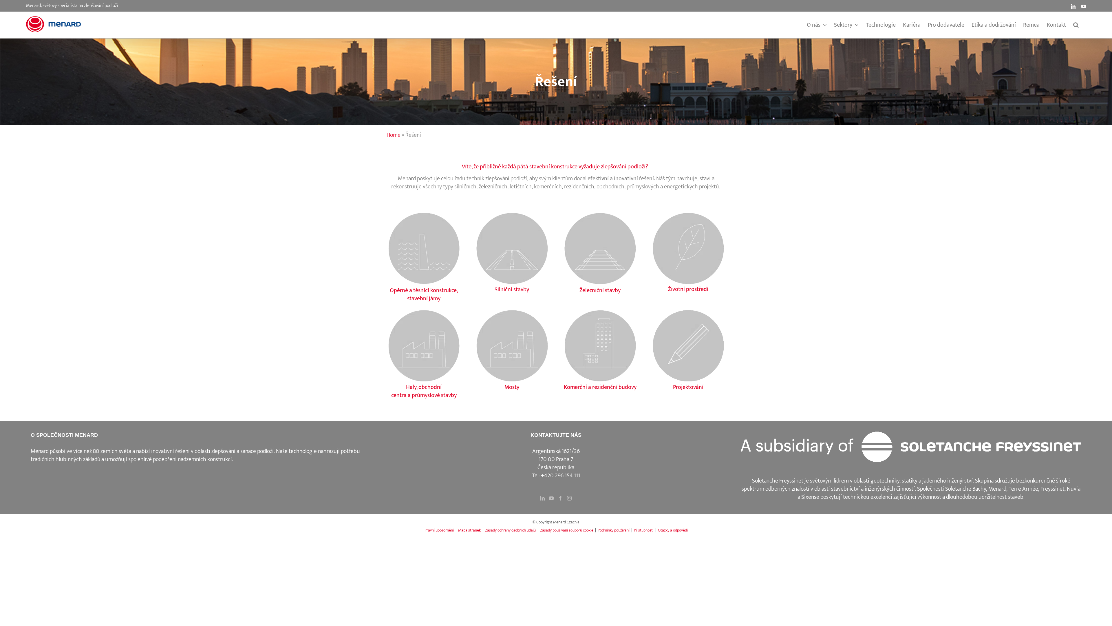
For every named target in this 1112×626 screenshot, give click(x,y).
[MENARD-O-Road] (512, 214)
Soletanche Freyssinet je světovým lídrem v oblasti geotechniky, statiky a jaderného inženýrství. (863, 481)
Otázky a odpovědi (673, 530)
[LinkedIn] (542, 498)
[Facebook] (560, 498)
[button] (1076, 25)
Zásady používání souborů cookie (566, 530)
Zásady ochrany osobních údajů (510, 530)
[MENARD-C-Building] (600, 311)
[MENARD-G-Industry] (424, 311)
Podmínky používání (614, 530)
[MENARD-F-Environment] (688, 214)
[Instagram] (569, 498)
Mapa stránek (469, 530)
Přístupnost (644, 530)
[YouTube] (551, 498)
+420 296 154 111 (560, 476)
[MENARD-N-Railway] (600, 214)
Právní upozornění (439, 530)
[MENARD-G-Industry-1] (688, 311)
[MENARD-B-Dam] (424, 214)
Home (393, 135)
